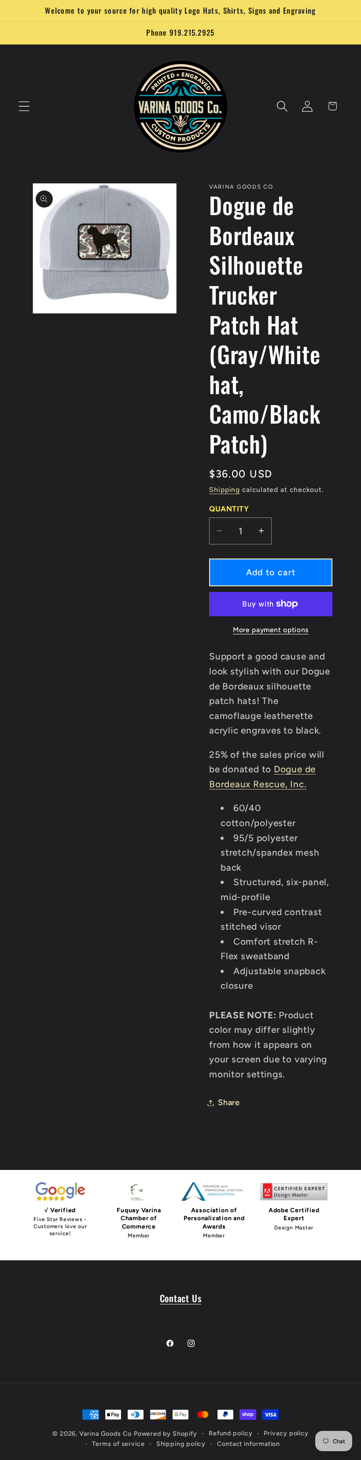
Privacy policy (286, 1433)
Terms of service (118, 1444)
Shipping (224, 489)
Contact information (248, 1444)
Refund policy (231, 1433)
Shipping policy (181, 1444)
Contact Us (181, 1298)
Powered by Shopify (165, 1434)
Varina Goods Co (105, 1434)
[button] (24, 106)
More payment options (271, 630)
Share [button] (229, 1102)
